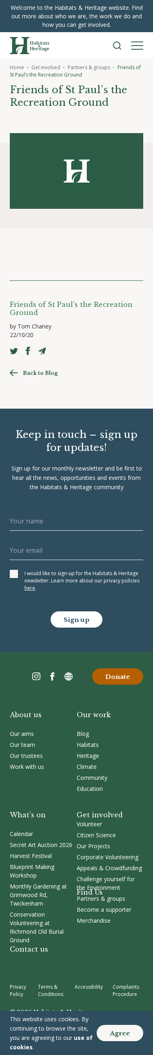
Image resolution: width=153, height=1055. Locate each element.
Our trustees (26, 756)
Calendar (21, 834)
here (29, 587)
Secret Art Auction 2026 (41, 845)
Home (17, 67)
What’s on (28, 815)
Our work (94, 715)
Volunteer (89, 824)
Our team (22, 745)
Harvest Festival (31, 856)
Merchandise (94, 920)
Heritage (88, 756)
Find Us (90, 892)
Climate (87, 766)
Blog (83, 734)
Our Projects (93, 846)
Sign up (76, 620)
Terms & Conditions (50, 990)
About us (26, 715)
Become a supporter (104, 909)
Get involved (45, 67)
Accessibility (89, 986)
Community (92, 777)
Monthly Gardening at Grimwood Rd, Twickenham (38, 894)
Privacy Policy (18, 990)
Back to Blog (40, 373)
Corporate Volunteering (107, 857)
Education (90, 788)
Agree (120, 1033)
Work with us (27, 766)
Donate (117, 677)
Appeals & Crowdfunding (109, 868)
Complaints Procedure (126, 990)
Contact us (29, 949)
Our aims (22, 734)
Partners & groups (89, 67)
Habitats (88, 745)
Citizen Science (96, 835)
